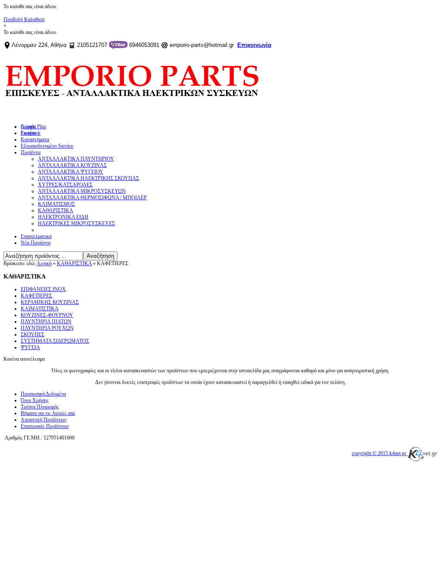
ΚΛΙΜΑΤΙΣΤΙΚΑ (40, 309)
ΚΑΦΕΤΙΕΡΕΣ (36, 296)
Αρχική (44, 263)
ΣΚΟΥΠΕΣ (32, 334)
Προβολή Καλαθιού (24, 19)
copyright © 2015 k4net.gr (379, 453)
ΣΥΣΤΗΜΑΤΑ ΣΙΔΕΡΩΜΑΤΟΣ (55, 341)
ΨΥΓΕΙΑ (30, 347)
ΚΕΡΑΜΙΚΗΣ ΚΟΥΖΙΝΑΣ (50, 302)
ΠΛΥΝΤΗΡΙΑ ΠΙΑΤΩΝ (46, 322)
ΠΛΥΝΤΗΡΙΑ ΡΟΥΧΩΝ (47, 328)
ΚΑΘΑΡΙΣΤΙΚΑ (74, 263)
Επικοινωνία (254, 45)
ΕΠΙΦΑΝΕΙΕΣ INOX (43, 289)
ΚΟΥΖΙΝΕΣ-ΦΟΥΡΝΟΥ (47, 315)
